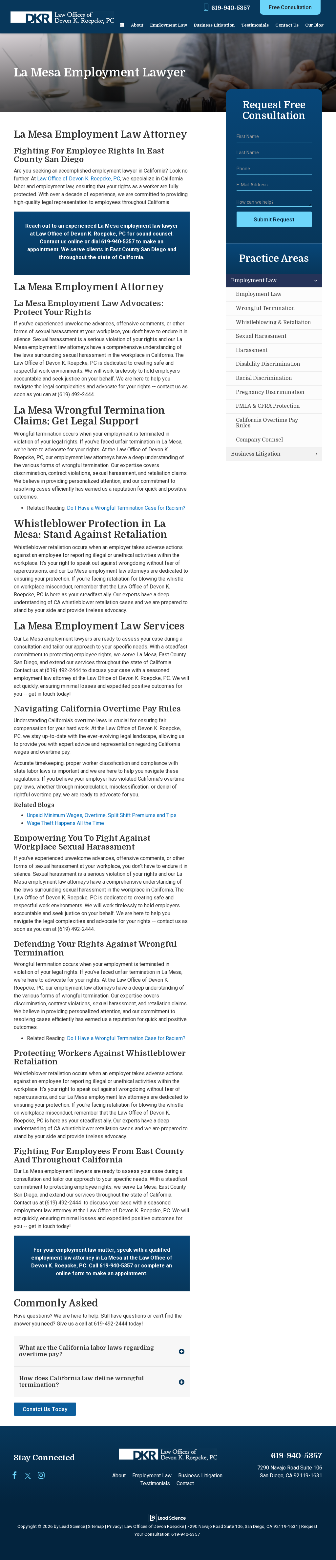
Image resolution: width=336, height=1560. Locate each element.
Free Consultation (290, 7)
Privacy (114, 1526)
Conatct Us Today (45, 1409)
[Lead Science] (167, 1517)
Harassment (252, 350)
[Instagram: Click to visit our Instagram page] (43, 1476)
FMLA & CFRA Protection (268, 406)
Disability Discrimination (268, 364)
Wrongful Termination (265, 308)
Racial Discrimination (264, 378)
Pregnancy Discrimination (270, 392)
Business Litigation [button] (214, 25)
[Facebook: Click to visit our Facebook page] (18, 1476)
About (137, 25)
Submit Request (274, 219)
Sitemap (96, 1526)
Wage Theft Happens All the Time (65, 823)
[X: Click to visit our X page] (30, 1476)
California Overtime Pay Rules (267, 423)
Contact (185, 1483)
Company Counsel (259, 440)
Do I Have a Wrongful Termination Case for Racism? (126, 508)
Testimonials (255, 25)
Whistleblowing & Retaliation (273, 322)
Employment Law (254, 280)
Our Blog (314, 25)
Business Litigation (256, 454)
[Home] (122, 25)
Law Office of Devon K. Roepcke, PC (78, 178)
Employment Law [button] (168, 25)
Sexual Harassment (261, 336)
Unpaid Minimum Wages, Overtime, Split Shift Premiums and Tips (102, 815)
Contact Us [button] (287, 25)
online (75, 241)
